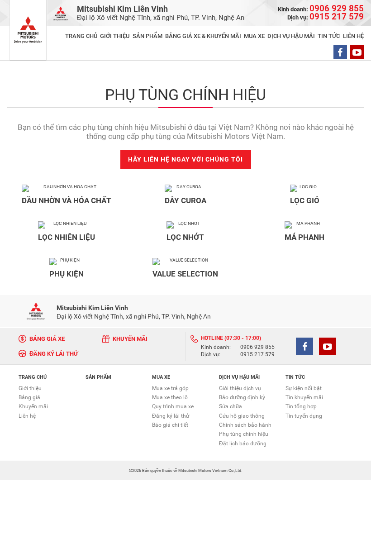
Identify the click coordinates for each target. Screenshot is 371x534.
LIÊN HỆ (353, 36)
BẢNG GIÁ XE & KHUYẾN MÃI (203, 36)
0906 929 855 (257, 347)
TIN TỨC (329, 36)
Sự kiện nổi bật (303, 388)
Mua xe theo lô (170, 397)
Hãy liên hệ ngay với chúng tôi (185, 159)
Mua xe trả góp (170, 388)
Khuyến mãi (33, 406)
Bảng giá (29, 397)
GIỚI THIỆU (114, 36)
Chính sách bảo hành (245, 425)
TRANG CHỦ (81, 36)
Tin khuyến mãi (304, 397)
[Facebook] (340, 52)
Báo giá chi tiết (170, 425)
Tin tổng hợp (301, 406)
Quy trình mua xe (173, 406)
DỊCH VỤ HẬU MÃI (291, 36)
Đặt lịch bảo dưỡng (242, 443)
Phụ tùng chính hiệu (243, 434)
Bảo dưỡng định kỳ (242, 397)
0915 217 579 (257, 355)
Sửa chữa (230, 406)
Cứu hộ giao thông (242, 416)
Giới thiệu (30, 388)
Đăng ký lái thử (170, 416)
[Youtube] (357, 52)
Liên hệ (27, 416)
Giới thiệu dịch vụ (240, 388)
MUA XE (254, 36)
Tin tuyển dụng (303, 416)
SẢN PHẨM (147, 36)
